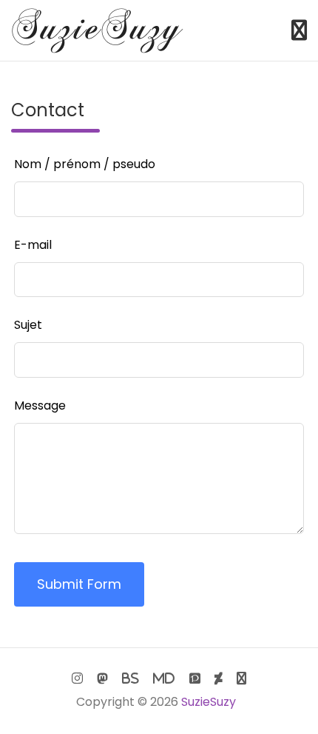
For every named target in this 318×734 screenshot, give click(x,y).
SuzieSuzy (208, 701)
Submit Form (79, 584)
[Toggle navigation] (299, 30)
